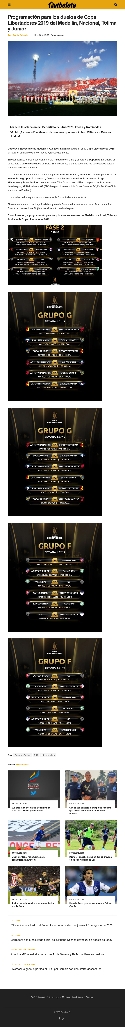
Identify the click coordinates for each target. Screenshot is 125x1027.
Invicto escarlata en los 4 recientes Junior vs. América (33, 905)
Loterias (16, 921)
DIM (36, 755)
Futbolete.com (57, 34)
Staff (33, 997)
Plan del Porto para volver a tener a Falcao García (90, 905)
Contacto (42, 997)
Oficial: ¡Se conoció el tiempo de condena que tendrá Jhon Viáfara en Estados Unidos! (61, 134)
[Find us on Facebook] (59, 1018)
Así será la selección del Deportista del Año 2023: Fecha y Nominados (55, 127)
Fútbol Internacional (23, 950)
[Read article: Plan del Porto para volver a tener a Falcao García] (91, 885)
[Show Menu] (9, 4)
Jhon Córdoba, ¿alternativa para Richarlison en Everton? (28, 858)
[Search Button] (115, 4)
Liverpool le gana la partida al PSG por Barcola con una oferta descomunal (56, 969)
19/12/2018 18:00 (41, 34)
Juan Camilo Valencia (18, 34)
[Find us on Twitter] (63, 1018)
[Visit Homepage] (62, 5)
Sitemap (89, 997)
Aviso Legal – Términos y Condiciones (66, 997)
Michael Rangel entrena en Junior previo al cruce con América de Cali (90, 858)
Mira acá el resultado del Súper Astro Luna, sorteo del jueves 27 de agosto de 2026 (61, 925)
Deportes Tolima (23, 755)
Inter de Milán (48, 755)
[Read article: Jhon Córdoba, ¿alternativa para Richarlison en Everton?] (34, 838)
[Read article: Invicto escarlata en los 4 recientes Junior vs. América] (34, 885)
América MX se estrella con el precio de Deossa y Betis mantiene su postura (57, 954)
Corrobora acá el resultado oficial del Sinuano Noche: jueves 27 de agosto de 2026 (61, 940)
